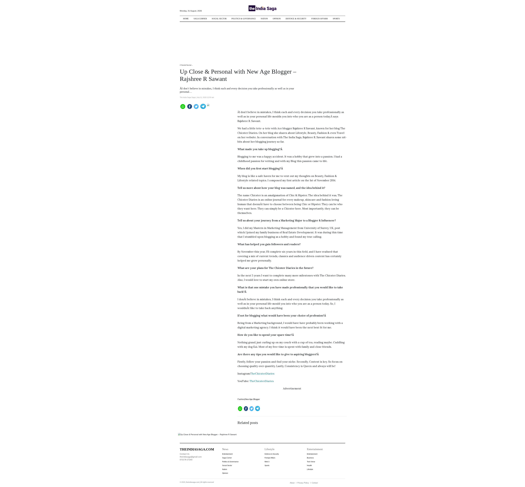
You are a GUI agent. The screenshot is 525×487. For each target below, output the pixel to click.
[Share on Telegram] (203, 106)
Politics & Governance (243, 19)
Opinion (277, 19)
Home (186, 19)
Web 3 (267, 462)
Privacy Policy (303, 483)
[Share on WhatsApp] (182, 106)
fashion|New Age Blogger (248, 399)
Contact (315, 483)
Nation (264, 19)
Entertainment (227, 454)
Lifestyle (310, 469)
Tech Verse (311, 462)
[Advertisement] (262, 41)
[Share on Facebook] (189, 106)
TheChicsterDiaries (262, 373)
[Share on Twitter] (196, 106)
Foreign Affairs (319, 19)
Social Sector (219, 19)
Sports (336, 19)
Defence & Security (296, 19)
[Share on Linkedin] (217, 106)
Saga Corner (200, 19)
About (292, 483)
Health (309, 465)
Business (310, 458)
